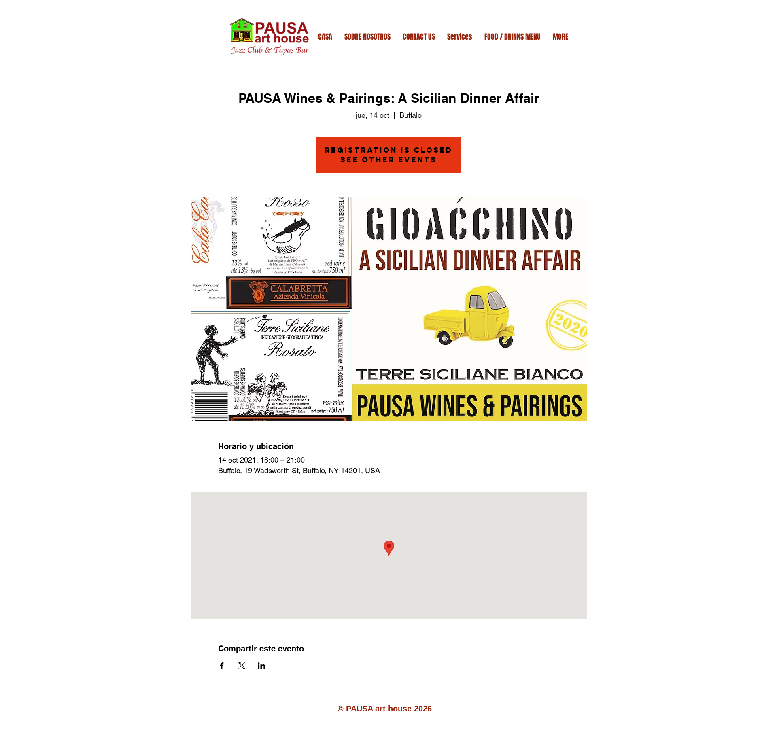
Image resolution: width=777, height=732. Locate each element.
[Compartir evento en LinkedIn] (261, 665)
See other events (388, 159)
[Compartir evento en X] (242, 665)
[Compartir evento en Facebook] (222, 665)
